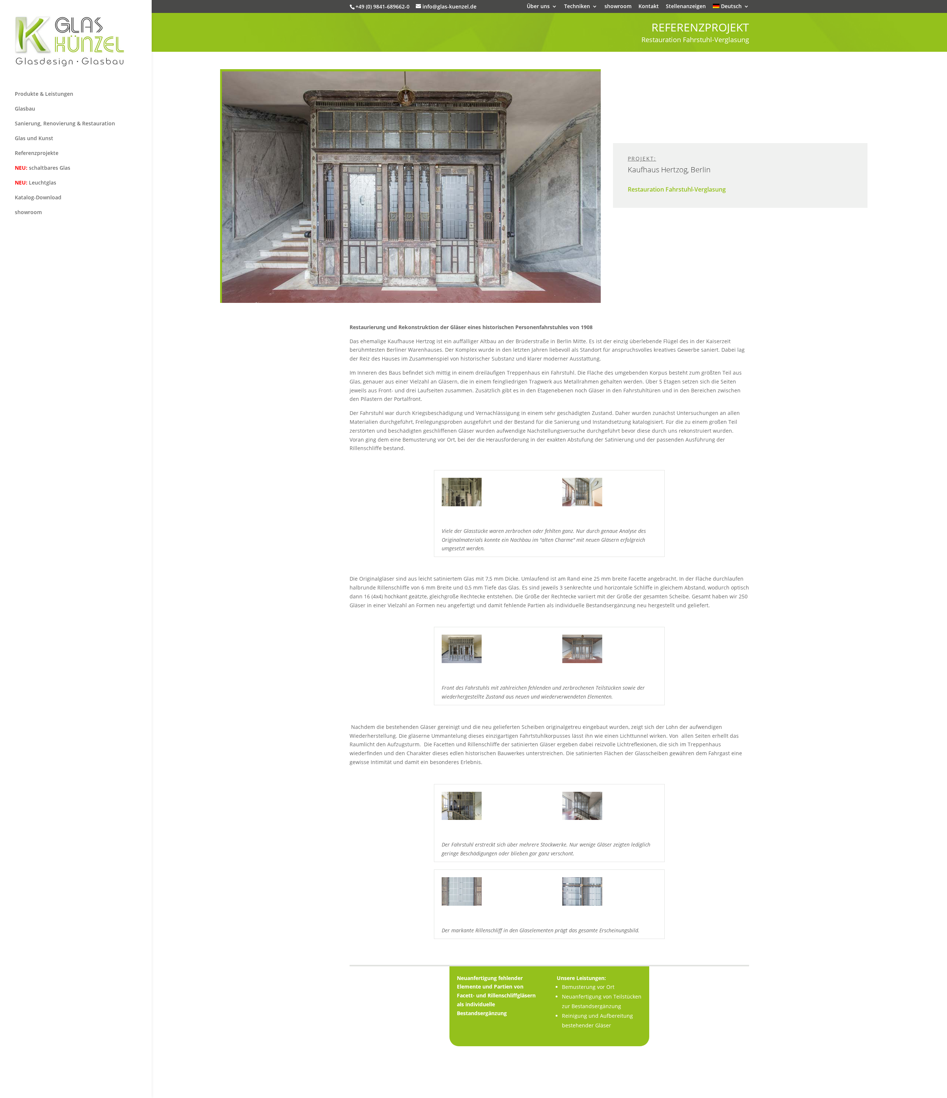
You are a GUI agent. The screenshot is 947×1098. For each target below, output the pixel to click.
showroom (617, 7)
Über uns (538, 7)
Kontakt (648, 7)
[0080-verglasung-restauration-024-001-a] (462, 506)
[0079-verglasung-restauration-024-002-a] (582, 506)
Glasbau (25, 108)
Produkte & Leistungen (44, 93)
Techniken (577, 7)
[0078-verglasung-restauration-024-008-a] (582, 662)
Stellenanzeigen (686, 7)
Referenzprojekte (36, 152)
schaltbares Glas (42, 167)
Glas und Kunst (34, 138)
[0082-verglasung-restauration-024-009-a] (462, 819)
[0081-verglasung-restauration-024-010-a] (582, 819)
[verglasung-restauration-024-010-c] (582, 905)
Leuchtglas (35, 182)
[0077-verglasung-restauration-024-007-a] (462, 662)
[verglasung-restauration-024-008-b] (462, 905)
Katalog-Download (38, 197)
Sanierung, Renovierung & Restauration (65, 123)
